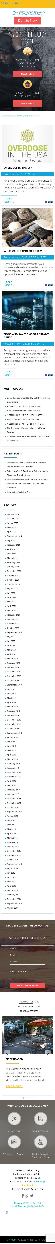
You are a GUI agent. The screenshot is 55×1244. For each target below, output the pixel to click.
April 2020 (11, 654)
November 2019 (14, 676)
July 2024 (11, 540)
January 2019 (13, 715)
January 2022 (13, 566)
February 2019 (13, 711)
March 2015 (12, 890)
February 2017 (13, 789)
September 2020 (14, 632)
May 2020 (11, 650)
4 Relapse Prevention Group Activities (24, 410)
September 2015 (14, 864)
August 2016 (12, 816)
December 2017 (14, 772)
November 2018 (14, 724)
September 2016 (14, 811)
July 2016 (11, 820)
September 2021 (14, 584)
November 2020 (14, 623)
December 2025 (14, 518)
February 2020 (13, 663)
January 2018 (13, 768)
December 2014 (14, 899)
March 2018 (12, 759)
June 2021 (11, 597)
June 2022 (11, 553)
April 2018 (11, 754)
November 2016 (14, 803)
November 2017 (14, 776)
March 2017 (12, 785)
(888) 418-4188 (12, 3)
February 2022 (13, 562)
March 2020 (12, 658)
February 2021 (13, 615)
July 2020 (11, 641)
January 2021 (13, 619)
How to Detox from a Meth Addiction (23, 419)
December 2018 (14, 719)
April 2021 (11, 606)
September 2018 (14, 733)
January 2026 (13, 514)
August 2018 (12, 737)
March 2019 (12, 706)
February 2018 (13, 763)
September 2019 (14, 685)
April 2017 (11, 781)
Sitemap (11, 1239)
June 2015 (11, 877)
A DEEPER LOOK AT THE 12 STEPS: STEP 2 (25, 424)
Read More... (9, 200)
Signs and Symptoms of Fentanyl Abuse (27, 336)
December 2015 (14, 851)
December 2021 (14, 571)
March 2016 (12, 838)
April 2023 (11, 549)
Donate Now (27, 20)
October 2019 (13, 680)
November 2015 (14, 855)
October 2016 (13, 807)
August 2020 (12, 636)
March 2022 (12, 558)
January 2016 (13, 846)
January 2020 (13, 667)
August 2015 (12, 868)
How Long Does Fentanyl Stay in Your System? (27, 479)
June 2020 (11, 645)
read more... (14, 1086)
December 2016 (14, 798)
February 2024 (13, 545)
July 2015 (11, 873)
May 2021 (11, 601)
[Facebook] (46, 202)
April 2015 (11, 886)
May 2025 (11, 527)
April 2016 (11, 833)
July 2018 (11, 741)
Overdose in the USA (18, 167)
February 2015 (13, 894)
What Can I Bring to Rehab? (23, 251)
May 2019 (11, 698)
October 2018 (13, 728)
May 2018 (11, 750)
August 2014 (12, 908)
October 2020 (13, 628)
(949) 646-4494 (27, 1206)
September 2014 (14, 903)
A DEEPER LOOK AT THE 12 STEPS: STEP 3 (25, 415)
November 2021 (14, 575)
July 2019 (11, 689)
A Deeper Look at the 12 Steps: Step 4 (23, 406)
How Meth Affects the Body (19, 492)
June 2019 (11, 693)
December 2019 (14, 671)
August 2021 (12, 588)
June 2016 (11, 824)
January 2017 (13, 794)
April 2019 (11, 702)
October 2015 (13, 859)
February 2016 (13, 842)
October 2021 (13, 580)
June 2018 (11, 746)
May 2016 (11, 829)
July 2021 (11, 593)
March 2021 (12, 610)
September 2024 (14, 536)
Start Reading (27, 74)
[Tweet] (49, 202)
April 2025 (11, 531)
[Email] (51, 202)
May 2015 (11, 881)
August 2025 (12, 523)
